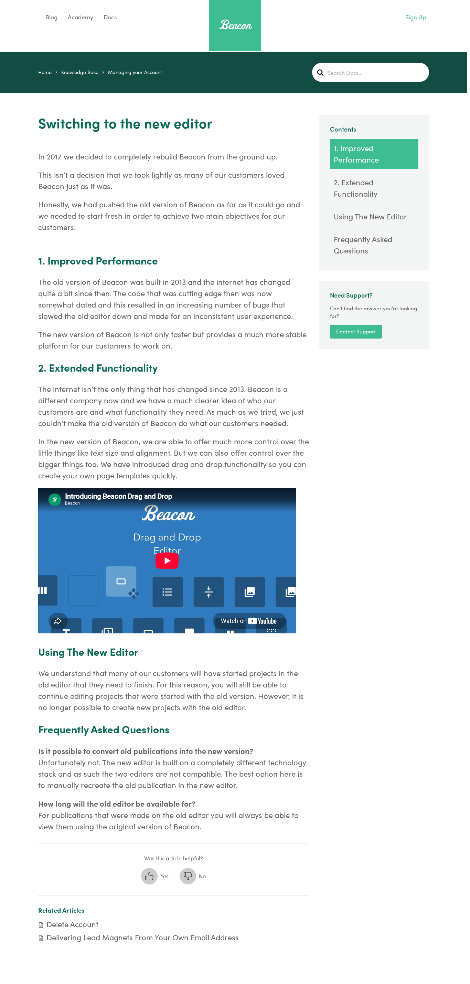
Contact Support (356, 331)
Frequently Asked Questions (363, 245)
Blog (50, 17)
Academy (80, 17)
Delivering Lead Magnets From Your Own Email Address (142, 937)
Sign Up (415, 17)
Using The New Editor (370, 216)
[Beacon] (235, 25)
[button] (155, 876)
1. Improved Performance (356, 154)
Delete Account (72, 924)
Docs (110, 17)
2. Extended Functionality (355, 188)
